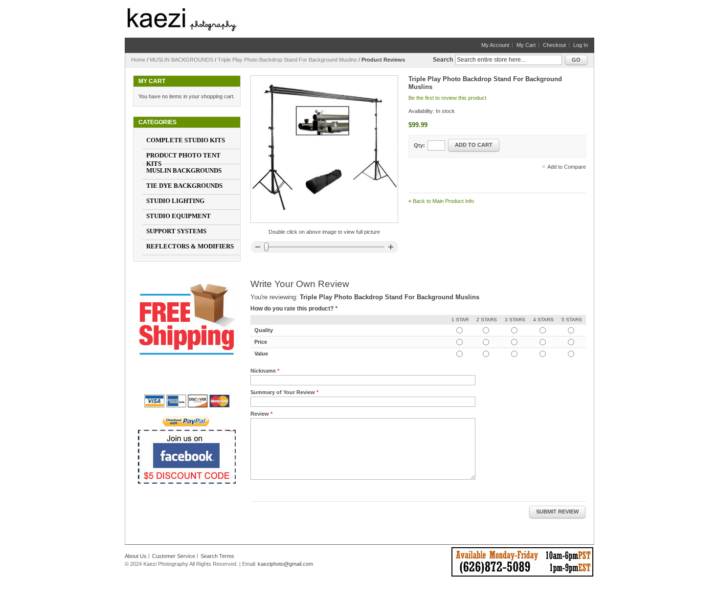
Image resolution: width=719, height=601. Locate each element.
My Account (495, 45)
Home (138, 60)
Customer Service (173, 556)
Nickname (263, 371)
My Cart (526, 45)
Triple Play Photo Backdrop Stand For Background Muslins (287, 60)
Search (443, 59)
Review (259, 414)
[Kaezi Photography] (182, 19)
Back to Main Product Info (441, 201)
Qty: (419, 145)
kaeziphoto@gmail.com (285, 564)
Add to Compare (566, 167)
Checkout (554, 45)
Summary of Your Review (282, 392)
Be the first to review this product (447, 98)
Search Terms (217, 556)
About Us (136, 556)
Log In (580, 45)
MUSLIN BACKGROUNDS (181, 60)
